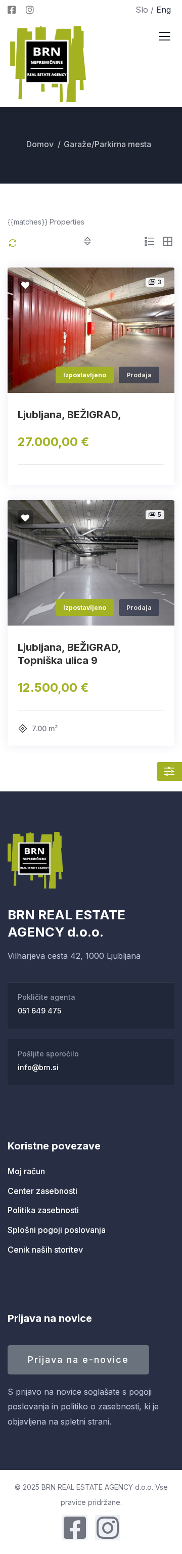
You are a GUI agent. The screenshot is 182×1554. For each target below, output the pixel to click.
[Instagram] (107, 1527)
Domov (40, 144)
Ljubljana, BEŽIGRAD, (69, 415)
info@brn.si (38, 1067)
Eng (163, 10)
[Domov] (35, 860)
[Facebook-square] (74, 1527)
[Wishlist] (25, 285)
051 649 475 (39, 1010)
